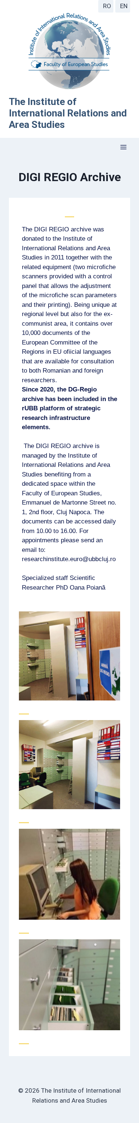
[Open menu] (123, 147)
